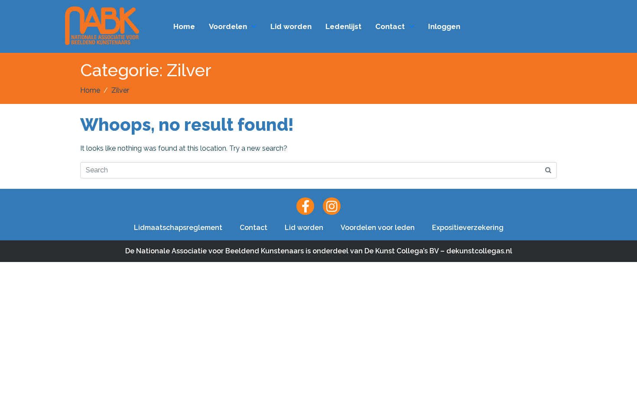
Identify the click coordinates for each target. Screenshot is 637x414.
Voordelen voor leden (378, 227)
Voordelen (228, 26)
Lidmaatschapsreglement (178, 227)
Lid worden (291, 26)
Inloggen (444, 26)
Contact (390, 26)
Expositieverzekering (468, 227)
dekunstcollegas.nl (479, 251)
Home (184, 26)
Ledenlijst (343, 26)
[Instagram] (332, 206)
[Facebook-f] (305, 206)
